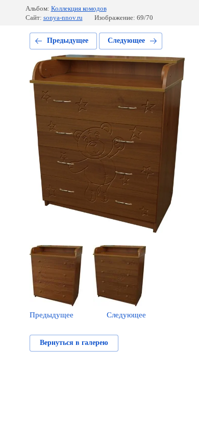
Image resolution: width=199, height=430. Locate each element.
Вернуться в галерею (74, 342)
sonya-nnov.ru (63, 17)
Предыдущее (67, 40)
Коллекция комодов (79, 8)
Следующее (126, 40)
